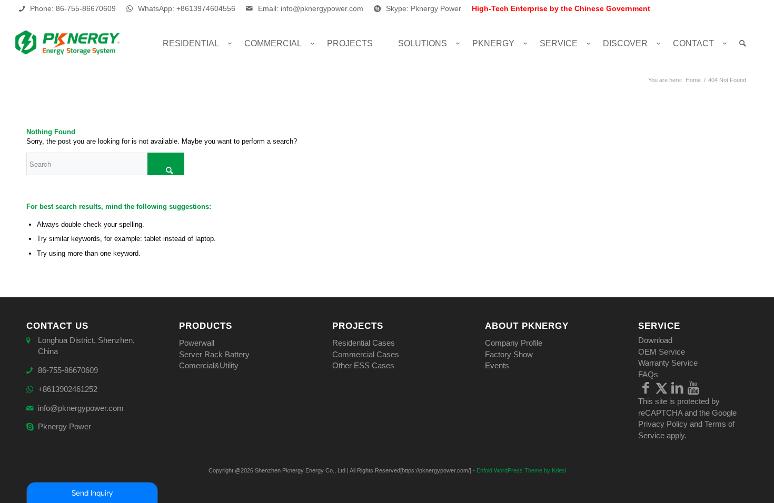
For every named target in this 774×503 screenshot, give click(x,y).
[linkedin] (678, 388)
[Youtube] (693, 388)
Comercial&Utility (209, 365)
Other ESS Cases (363, 365)
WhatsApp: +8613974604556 (186, 8)
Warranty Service (668, 362)
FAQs (648, 374)
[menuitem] (191, 43)
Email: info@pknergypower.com (310, 8)
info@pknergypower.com (81, 408)
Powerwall (196, 342)
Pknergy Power (64, 426)
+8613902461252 (67, 389)
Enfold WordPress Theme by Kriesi (521, 470)
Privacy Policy (663, 423)
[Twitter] (662, 388)
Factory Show (509, 354)
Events (497, 365)
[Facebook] (646, 388)
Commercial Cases (365, 354)
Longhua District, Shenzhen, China (86, 346)
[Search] (743, 43)
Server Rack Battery (214, 354)
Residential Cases (363, 342)
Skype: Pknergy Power (423, 8)
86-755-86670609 (68, 370)
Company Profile (513, 342)
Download (655, 340)
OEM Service (661, 351)
